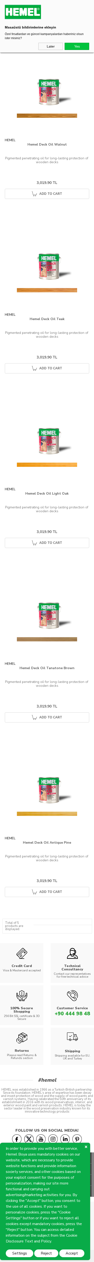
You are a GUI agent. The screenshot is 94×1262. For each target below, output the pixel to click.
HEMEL (10, 140)
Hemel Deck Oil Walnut (47, 145)
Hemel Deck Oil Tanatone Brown (47, 668)
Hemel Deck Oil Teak (47, 319)
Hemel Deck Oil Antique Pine (47, 843)
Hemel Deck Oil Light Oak (47, 494)
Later (51, 46)
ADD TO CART (50, 194)
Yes (77, 46)
